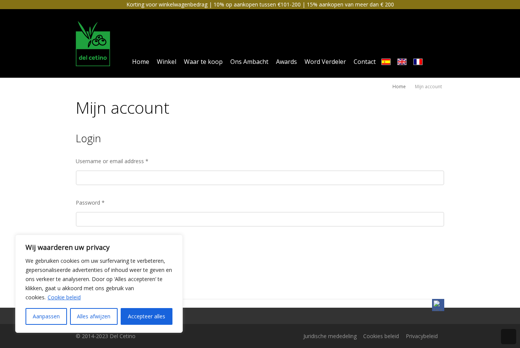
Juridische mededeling (330, 336)
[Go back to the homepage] (93, 43)
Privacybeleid (422, 336)
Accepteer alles (146, 316)
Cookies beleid (381, 336)
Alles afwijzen (93, 316)
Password (90, 202)
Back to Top (508, 336)
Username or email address (112, 161)
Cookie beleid (64, 297)
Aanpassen (46, 316)
